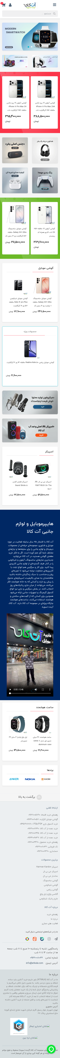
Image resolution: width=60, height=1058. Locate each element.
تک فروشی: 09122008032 (46, 846)
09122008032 (36, 957)
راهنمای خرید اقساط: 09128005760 (43, 815)
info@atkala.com (34, 963)
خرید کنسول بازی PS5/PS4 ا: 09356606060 (39, 824)
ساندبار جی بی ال (50, 876)
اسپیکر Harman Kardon (47, 867)
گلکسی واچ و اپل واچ (49, 894)
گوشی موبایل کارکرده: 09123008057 (42, 819)
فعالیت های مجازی (50, 923)
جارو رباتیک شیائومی (48, 898)
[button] (5, 5)
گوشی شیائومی (51, 885)
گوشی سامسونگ (50, 880)
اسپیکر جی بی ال (50, 871)
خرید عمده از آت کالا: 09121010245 (43, 833)
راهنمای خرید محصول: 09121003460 (43, 842)
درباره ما (54, 919)
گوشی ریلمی (52, 889)
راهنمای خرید (52, 914)
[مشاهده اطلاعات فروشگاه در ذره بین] (30, 1037)
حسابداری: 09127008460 (47, 851)
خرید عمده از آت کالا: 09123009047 (43, 837)
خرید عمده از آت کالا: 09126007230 (43, 828)
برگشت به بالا (27, 797)
